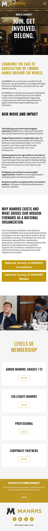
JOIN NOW (24, 497)
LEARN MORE (24, 378)
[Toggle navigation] (44, 3)
